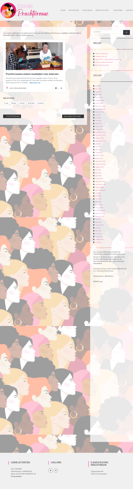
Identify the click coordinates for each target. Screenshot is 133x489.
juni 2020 (98, 231)
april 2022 (98, 202)
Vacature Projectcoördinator (104, 62)
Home (62, 10)
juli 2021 (97, 219)
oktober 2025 (99, 112)
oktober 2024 (99, 138)
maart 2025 (99, 126)
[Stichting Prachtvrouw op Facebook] (50, 470)
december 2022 (100, 181)
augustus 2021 (99, 216)
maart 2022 (99, 204)
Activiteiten (74, 10)
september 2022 (100, 190)
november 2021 (100, 210)
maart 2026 (99, 97)
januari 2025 (99, 129)
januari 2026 (99, 103)
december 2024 (100, 132)
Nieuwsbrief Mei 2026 (102, 65)
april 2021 (98, 222)
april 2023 (98, 175)
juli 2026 (98, 86)
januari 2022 (99, 207)
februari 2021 (99, 225)
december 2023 (100, 161)
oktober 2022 (99, 187)
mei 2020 (98, 233)
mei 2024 (98, 146)
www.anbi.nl (97, 263)
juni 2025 (98, 117)
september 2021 (100, 213)
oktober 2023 (99, 167)
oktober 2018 (99, 239)
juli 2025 (97, 115)
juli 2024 (98, 144)
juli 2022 (98, 193)
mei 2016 (98, 242)
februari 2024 (99, 155)
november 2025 (100, 109)
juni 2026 (98, 89)
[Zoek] (126, 32)
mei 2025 (98, 120)
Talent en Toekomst (101, 53)
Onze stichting (102, 10)
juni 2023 (98, 170)
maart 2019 (98, 236)
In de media (87, 10)
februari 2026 (99, 100)
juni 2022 (98, 196)
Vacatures (118, 10)
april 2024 (98, 149)
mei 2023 (98, 173)
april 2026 (98, 94)
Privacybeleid (16, 476)
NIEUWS (97, 43)
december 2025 (100, 106)
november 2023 (100, 164)
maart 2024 (99, 152)
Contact (129, 10)
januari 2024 (99, 158)
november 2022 (100, 184)
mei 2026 (98, 91)
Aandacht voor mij (101, 56)
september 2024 (100, 141)
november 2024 (100, 135)
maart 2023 (99, 178)
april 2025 (98, 123)
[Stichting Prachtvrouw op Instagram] (56, 470)
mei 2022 (98, 199)
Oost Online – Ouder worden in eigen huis (108, 59)
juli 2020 (98, 228)
